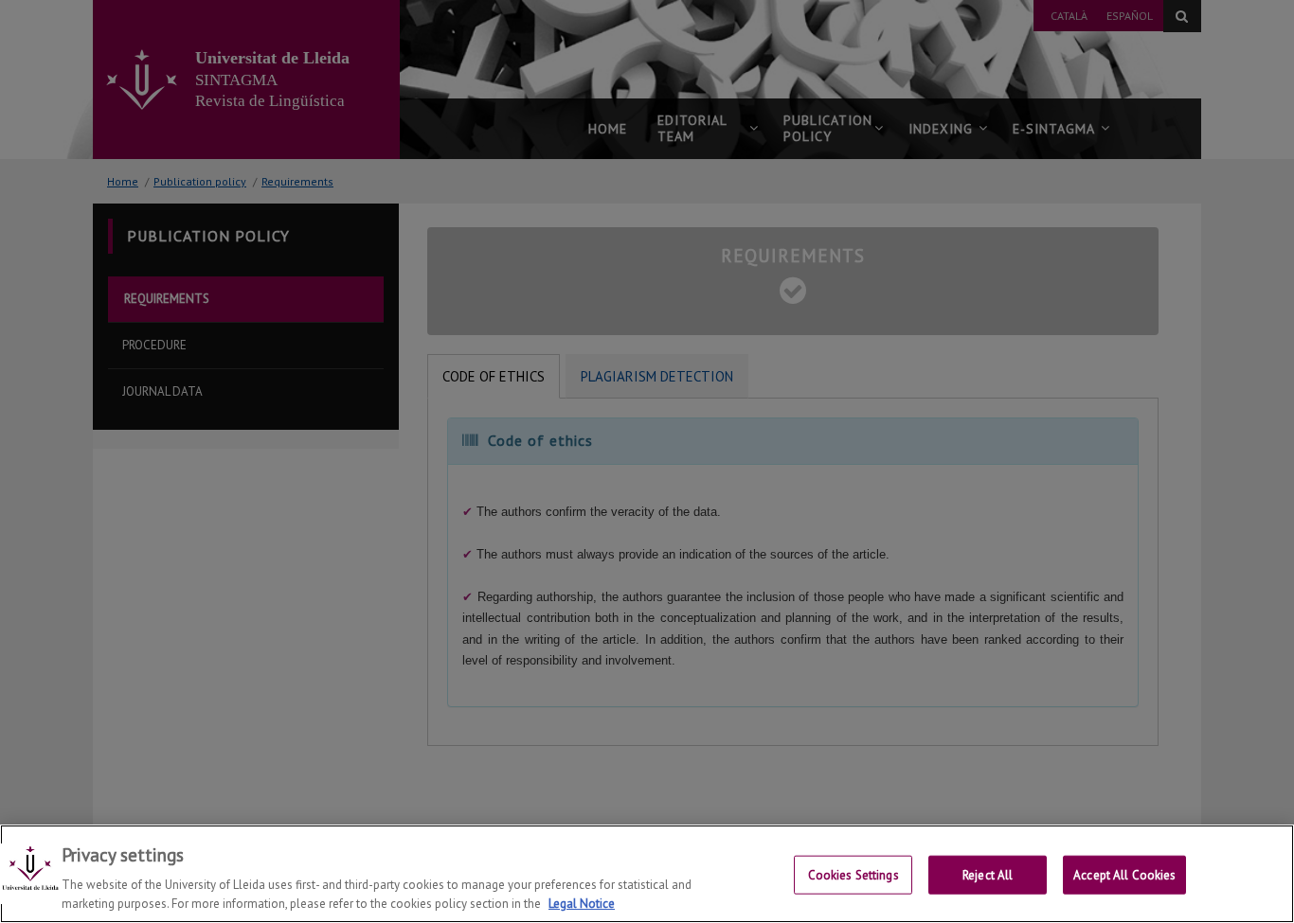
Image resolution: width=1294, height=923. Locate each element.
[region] (647, 874)
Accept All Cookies (1124, 875)
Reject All (987, 875)
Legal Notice (581, 904)
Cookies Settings (853, 875)
